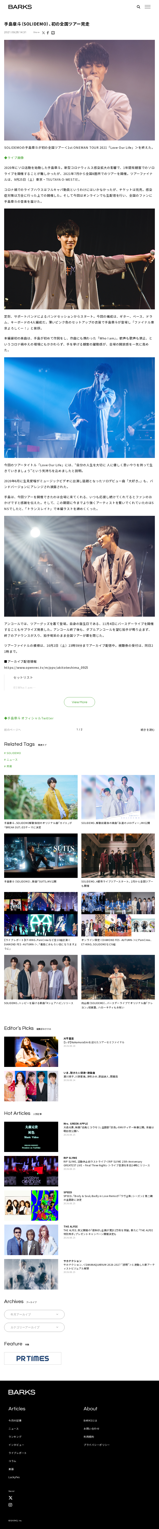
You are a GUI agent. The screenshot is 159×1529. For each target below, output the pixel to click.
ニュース (13, 1428)
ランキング (15, 1436)
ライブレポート (17, 1453)
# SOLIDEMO (12, 753)
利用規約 (89, 1436)
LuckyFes (14, 1477)
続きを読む (148, 730)
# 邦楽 (8, 766)
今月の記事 (15, 1420)
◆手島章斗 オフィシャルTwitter (29, 718)
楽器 (11, 1469)
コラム (12, 1461)
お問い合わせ (91, 1428)
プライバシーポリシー (97, 1444)
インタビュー (16, 1444)
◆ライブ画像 (14, 157)
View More (79, 702)
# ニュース (11, 759)
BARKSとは (90, 1420)
